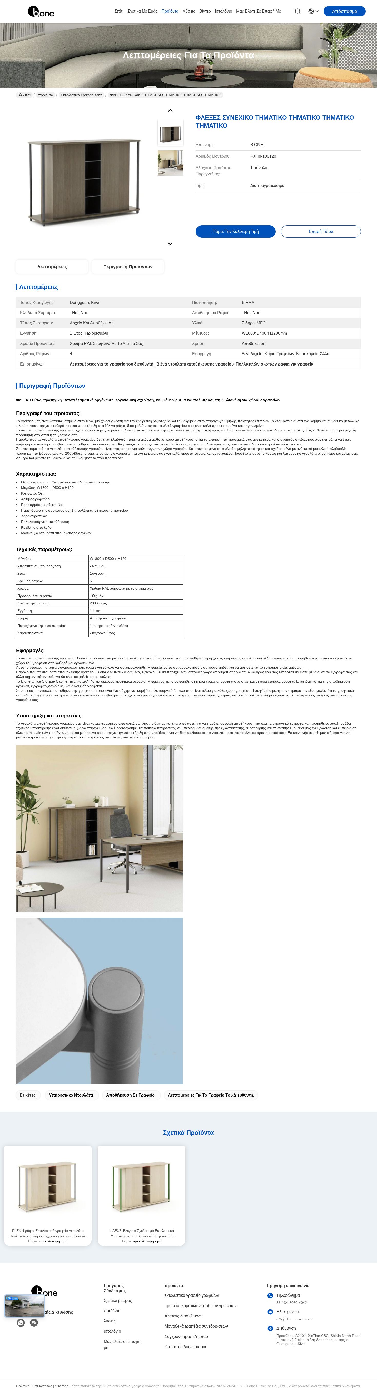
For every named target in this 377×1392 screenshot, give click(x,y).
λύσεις (189, 11)
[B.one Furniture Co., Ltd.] (41, 11)
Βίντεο (205, 11)
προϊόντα (170, 11)
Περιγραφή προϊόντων (128, 266)
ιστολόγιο (223, 11)
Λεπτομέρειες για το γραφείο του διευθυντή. (211, 1095)
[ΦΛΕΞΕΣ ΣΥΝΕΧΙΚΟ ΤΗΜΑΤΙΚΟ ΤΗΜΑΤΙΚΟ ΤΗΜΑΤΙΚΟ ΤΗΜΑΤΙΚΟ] (84, 175)
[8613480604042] (20, 1323)
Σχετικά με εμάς (142, 11)
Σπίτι (119, 11)
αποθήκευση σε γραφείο (130, 1095)
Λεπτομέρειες (52, 266)
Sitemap (61, 1386)
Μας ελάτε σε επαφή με (258, 11)
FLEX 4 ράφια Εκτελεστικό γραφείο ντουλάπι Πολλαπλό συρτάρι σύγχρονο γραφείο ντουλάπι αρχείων (47, 1233)
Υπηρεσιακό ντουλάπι (71, 1095)
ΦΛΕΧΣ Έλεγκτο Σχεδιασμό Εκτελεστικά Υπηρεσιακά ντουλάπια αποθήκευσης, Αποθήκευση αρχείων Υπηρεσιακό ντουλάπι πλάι (141, 1233)
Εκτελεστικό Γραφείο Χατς (81, 95)
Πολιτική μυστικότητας (34, 1386)
